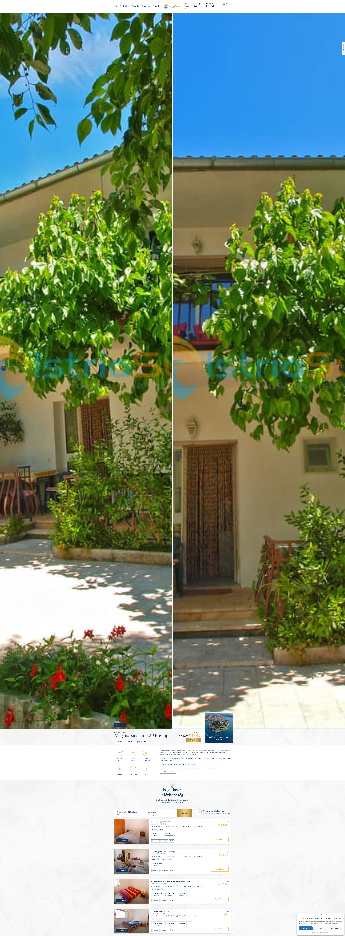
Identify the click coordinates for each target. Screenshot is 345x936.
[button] (341, 915)
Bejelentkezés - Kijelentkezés (127, 812)
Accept (305, 928)
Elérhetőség (164, 841)
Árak (171, 841)
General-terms (324, 932)
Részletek (155, 841)
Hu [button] (226, 4)
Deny (320, 928)
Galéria (121, 725)
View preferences (335, 928)
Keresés (185, 813)
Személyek (152, 812)
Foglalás (193, 740)
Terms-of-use (315, 932)
